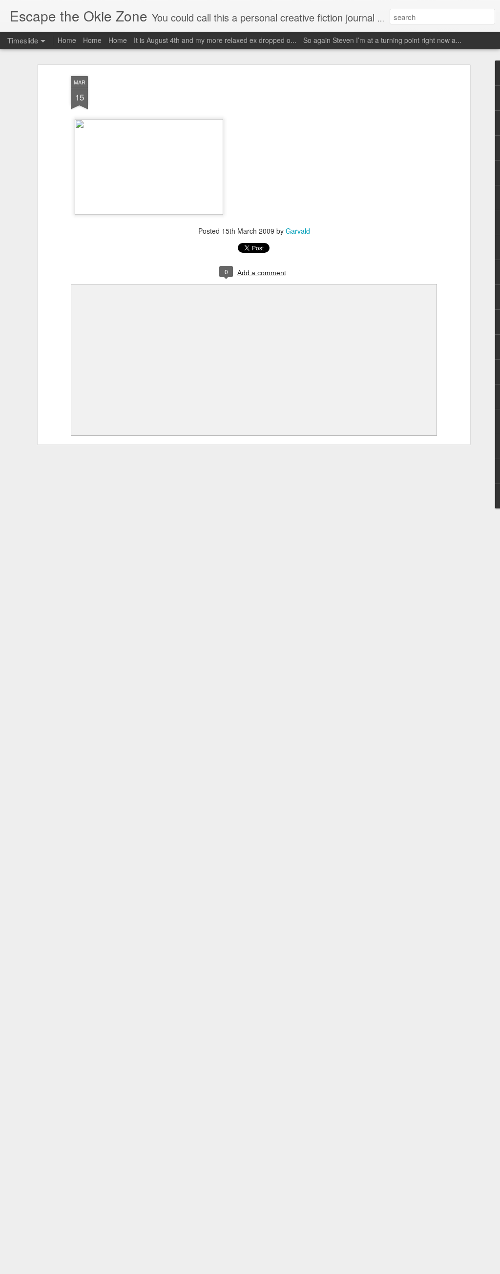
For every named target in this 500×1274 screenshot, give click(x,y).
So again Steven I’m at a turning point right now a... (382, 40)
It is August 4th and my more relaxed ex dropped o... (215, 40)
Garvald (298, 231)
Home (67, 40)
